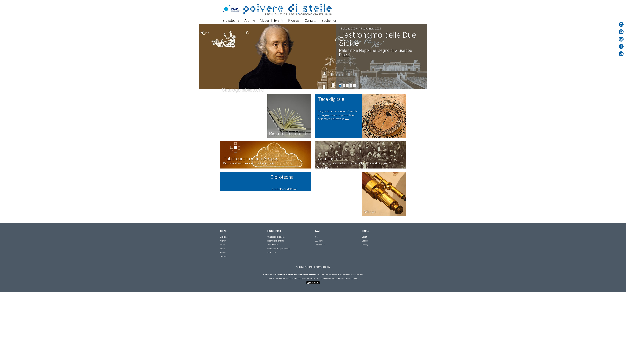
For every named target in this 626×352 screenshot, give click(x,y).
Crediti (364, 237)
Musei (264, 20)
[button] (340, 85)
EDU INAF (319, 241)
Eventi (278, 20)
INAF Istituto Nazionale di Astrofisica (333, 275)
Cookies (365, 241)
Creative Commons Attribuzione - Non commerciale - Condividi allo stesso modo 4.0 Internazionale (316, 279)
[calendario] (621, 31)
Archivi (249, 20)
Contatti (310, 20)
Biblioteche (231, 20)
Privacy (365, 245)
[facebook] (621, 46)
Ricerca (294, 20)
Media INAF (320, 245)
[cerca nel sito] (621, 24)
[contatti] (621, 39)
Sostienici (328, 20)
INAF (317, 237)
